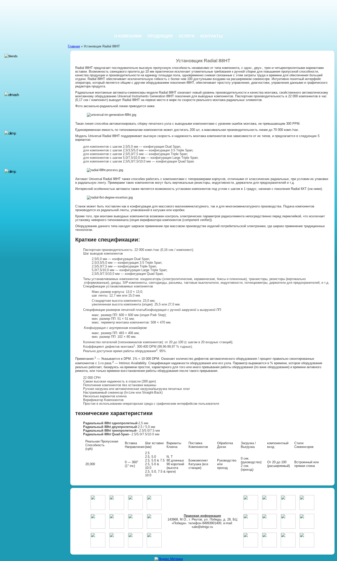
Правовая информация (202, 516)
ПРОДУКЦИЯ (160, 36)
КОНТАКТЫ (211, 36)
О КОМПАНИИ (128, 36)
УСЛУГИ (186, 36)
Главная (74, 46)
